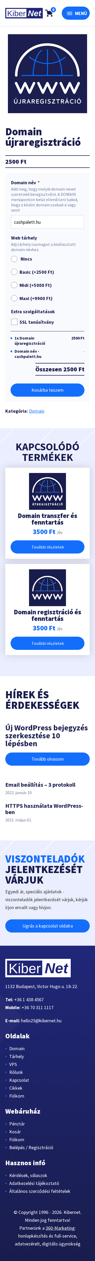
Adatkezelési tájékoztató (34, 1183)
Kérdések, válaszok (28, 1175)
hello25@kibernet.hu (41, 1021)
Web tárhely (24, 238)
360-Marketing (60, 1228)
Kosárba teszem (47, 390)
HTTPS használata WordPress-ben (44, 809)
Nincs (25, 259)
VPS (13, 1064)
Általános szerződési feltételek (39, 1191)
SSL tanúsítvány (37, 322)
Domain (36, 411)
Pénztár (17, 1124)
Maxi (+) (36, 298)
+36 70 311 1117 (38, 1007)
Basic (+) (37, 272)
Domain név (25, 182)
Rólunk (16, 1072)
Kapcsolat (19, 1080)
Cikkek (15, 1088)
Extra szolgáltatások (33, 311)
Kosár (15, 1132)
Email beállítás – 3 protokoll (40, 784)
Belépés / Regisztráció (31, 1147)
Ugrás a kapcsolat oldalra (47, 926)
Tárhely (16, 1056)
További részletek (47, 547)
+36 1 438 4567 (29, 999)
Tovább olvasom (47, 759)
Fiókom (16, 1096)
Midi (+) (36, 285)
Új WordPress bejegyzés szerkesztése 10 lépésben (46, 735)
